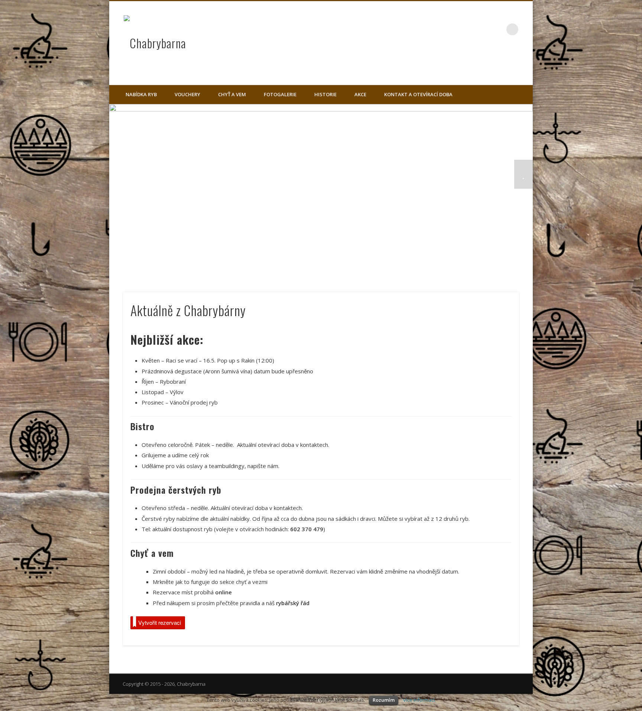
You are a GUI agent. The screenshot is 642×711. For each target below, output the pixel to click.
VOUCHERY (187, 94)
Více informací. (419, 700)
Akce (360, 94)
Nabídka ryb (141, 94)
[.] (321, 191)
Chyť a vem (232, 94)
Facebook (497, 29)
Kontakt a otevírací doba (418, 94)
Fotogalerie (280, 94)
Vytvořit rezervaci (159, 622)
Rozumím (384, 700)
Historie (325, 94)
